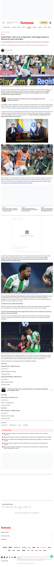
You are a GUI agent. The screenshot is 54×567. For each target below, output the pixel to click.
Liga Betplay (25, 425)
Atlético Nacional (12, 425)
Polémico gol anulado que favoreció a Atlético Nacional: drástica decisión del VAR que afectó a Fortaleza (30, 209)
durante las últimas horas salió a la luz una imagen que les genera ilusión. (30, 108)
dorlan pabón (4, 425)
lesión (19, 425)
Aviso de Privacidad (6, 560)
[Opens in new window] (4, 557)
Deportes (8, 32)
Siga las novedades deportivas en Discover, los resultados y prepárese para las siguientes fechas (25, 45)
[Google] (2, 557)
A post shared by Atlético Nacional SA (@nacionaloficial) (27, 251)
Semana (3, 32)
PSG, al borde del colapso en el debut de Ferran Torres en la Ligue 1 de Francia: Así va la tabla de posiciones (10, 209)
